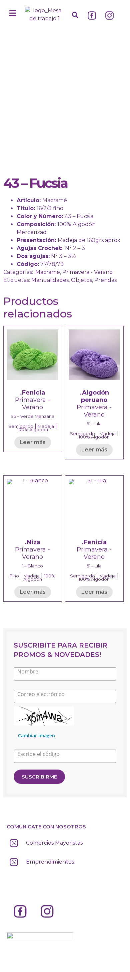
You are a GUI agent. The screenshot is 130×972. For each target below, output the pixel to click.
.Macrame (47, 272)
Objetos (81, 280)
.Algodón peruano (94, 396)
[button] (13, 13)
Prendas (105, 280)
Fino (14, 575)
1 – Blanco (32, 565)
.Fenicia (32, 392)
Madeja (46, 426)
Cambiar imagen (36, 735)
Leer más (33, 442)
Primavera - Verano (87, 272)
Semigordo (20, 426)
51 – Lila (94, 423)
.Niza (32, 542)
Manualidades (50, 280)
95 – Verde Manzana (32, 416)
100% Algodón (32, 429)
